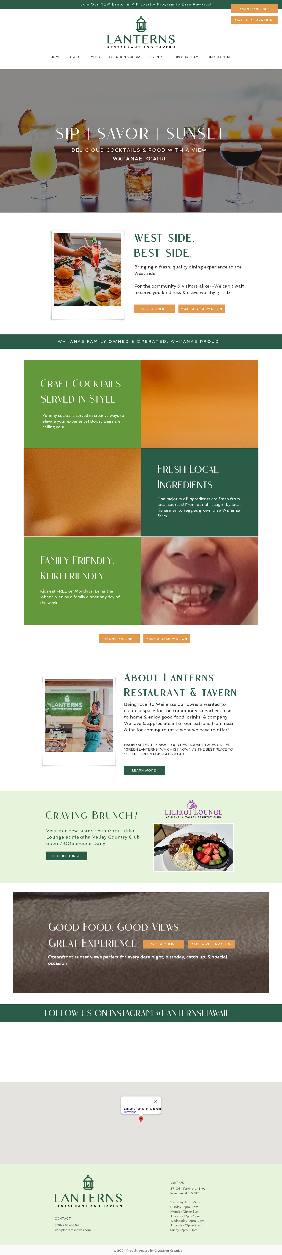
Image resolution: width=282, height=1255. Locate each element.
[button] (254, 20)
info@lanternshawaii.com (73, 1230)
